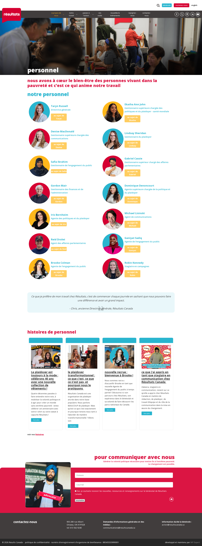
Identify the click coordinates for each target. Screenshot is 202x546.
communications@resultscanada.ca (123, 524)
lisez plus (36, 420)
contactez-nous (146, 14)
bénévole (167, 5)
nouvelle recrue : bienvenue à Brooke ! (119, 374)
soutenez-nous (181, 5)
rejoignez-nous (132, 14)
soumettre (80, 500)
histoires (39, 434)
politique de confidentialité (37, 542)
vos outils (100, 14)
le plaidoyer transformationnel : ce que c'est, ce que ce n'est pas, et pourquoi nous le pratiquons (81, 380)
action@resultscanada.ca (177, 523)
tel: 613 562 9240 (74, 527)
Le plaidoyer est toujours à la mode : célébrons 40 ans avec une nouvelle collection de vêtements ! (44, 380)
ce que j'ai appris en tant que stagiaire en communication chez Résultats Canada (156, 377)
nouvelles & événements (115, 14)
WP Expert (195, 542)
